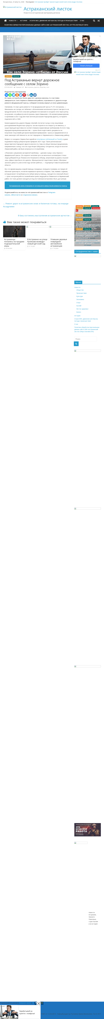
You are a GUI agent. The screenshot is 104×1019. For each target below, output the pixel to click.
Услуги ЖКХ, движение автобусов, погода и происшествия (53, 21)
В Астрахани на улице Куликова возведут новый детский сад (37, 241)
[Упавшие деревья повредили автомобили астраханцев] (60, 227)
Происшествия (81, 293)
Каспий (78, 306)
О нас (82, 21)
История (23, 21)
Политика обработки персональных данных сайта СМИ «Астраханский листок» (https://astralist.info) (46, 25)
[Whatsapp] (10, 95)
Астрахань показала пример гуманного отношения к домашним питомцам (88, 236)
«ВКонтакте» (16, 195)
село (47, 87)
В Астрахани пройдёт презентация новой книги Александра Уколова (58, 2)
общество (43, 87)
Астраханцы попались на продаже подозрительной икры (14, 242)
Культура (79, 206)
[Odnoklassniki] (17, 95)
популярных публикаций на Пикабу (49, 139)
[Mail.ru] (35, 95)
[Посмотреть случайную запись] (98, 20)
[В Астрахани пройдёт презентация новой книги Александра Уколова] (87, 72)
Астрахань (30, 87)
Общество (16, 76)
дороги (36, 87)
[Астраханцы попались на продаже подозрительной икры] (14, 227)
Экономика (80, 299)
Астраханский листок (48, 8)
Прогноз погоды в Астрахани (52, 29)
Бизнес (78, 312)
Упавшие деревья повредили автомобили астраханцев (58, 242)
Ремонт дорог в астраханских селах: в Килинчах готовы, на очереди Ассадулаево (35, 205)
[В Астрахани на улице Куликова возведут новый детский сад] (37, 227)
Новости (12, 21)
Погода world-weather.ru (52, 28)
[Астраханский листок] (5, 20)
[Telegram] (13, 95)
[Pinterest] (24, 95)
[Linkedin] (31, 95)
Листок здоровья (82, 309)
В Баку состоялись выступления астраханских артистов (45, 215)
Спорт (78, 303)
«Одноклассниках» (30, 195)
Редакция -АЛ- (20, 87)
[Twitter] (20, 95)
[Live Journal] (28, 95)
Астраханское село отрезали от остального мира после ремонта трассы (38, 186)
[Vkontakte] (6, 95)
